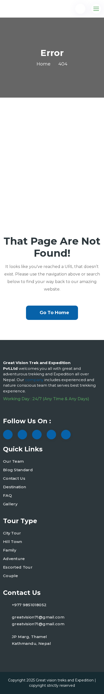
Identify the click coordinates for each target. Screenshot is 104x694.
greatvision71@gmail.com (38, 617)
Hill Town (12, 541)
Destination (14, 486)
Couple (10, 575)
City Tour (12, 533)
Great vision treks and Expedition (65, 680)
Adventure (14, 558)
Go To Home (54, 312)
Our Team (13, 461)
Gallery (10, 504)
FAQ (7, 495)
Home (43, 64)
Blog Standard (18, 469)
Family (9, 550)
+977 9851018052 (29, 604)
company (34, 379)
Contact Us (14, 478)
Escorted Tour (18, 567)
